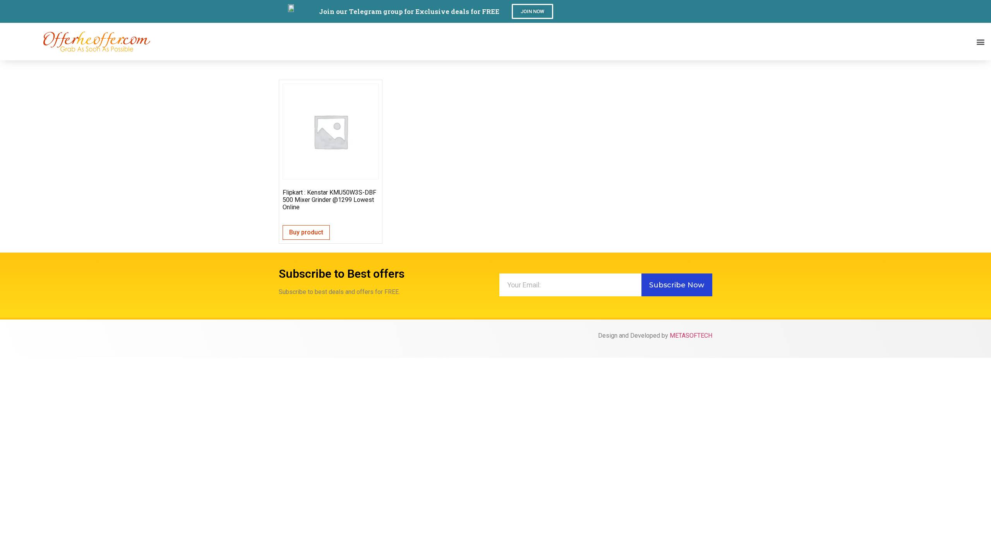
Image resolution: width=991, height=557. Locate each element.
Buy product (306, 232)
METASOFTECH (691, 335)
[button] (532, 11)
